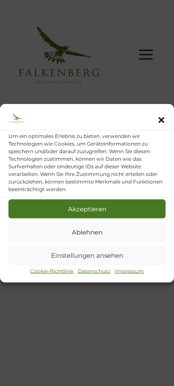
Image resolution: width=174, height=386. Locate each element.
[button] (161, 120)
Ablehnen (87, 232)
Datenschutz (94, 271)
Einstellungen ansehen (87, 255)
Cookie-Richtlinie (51, 271)
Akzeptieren (87, 209)
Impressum (129, 271)
